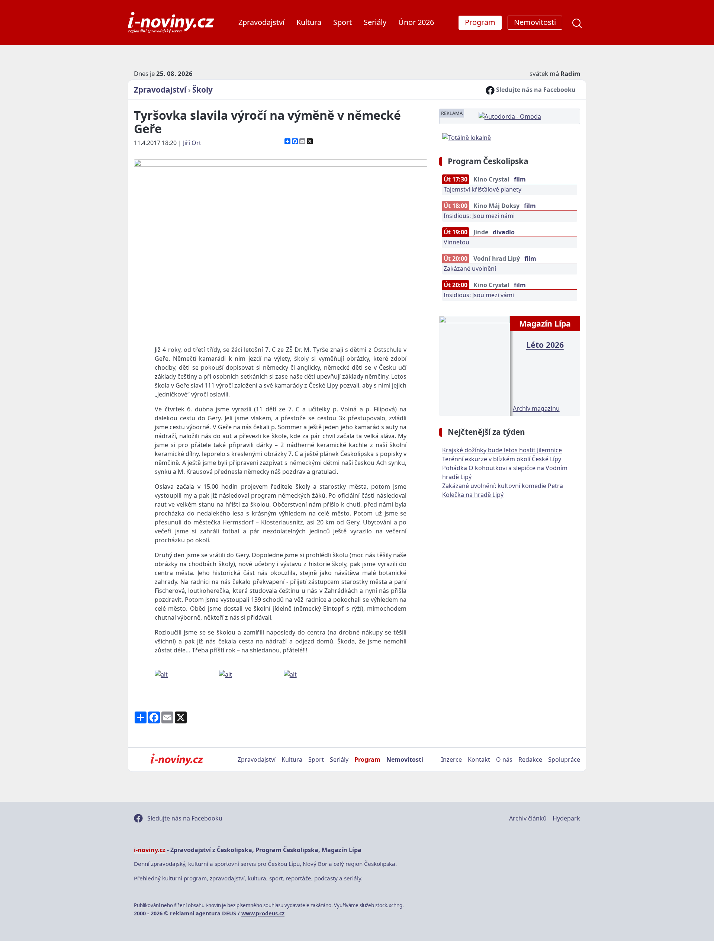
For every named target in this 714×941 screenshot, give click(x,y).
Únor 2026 (416, 22)
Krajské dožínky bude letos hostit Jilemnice (502, 450)
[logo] (171, 22)
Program (367, 759)
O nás (504, 759)
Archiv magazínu (536, 408)
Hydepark (566, 818)
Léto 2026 (545, 344)
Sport (342, 22)
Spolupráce (564, 759)
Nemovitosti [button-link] (535, 22)
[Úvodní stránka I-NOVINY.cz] (177, 759)
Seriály (375, 22)
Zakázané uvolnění (470, 268)
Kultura (308, 22)
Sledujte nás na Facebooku (535, 90)
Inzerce (451, 759)
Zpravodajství (261, 22)
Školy (202, 89)
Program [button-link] (480, 22)
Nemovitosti (404, 759)
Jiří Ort (192, 143)
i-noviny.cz (149, 850)
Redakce (530, 759)
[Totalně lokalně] (466, 137)
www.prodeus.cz (262, 913)
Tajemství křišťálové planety (482, 189)
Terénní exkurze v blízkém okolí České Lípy (501, 459)
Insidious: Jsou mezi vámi (479, 295)
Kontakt (479, 759)
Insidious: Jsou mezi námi (479, 216)
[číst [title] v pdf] (474, 365)
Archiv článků (528, 818)
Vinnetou (456, 242)
